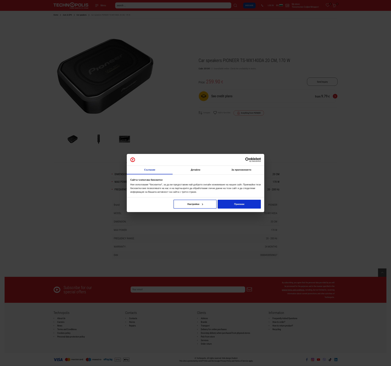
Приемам (239, 204)
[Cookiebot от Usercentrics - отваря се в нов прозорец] (247, 159)
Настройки (193, 204)
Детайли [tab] (195, 169)
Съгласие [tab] (149, 169)
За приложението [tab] (241, 169)
